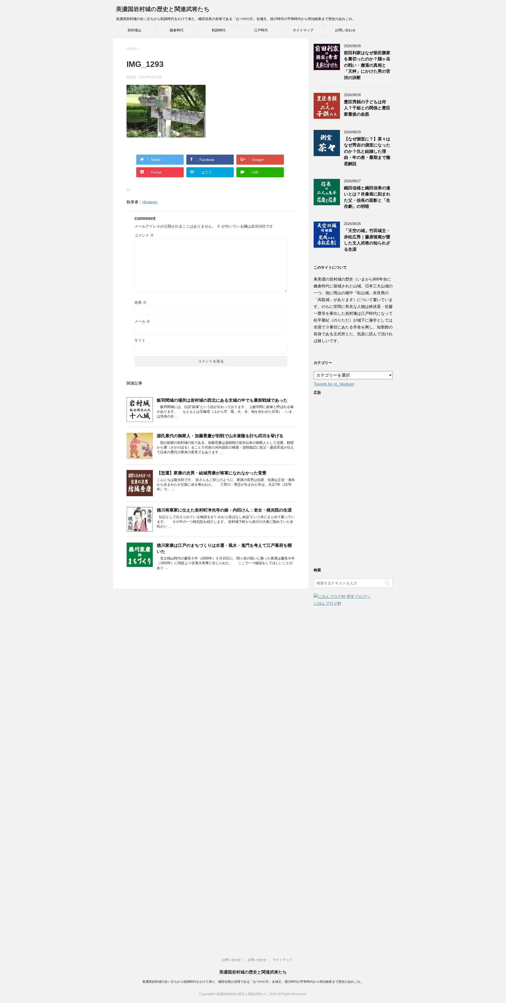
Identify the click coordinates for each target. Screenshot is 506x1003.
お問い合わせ (345, 30)
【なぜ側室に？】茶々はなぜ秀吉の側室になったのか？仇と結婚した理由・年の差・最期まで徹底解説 (367, 151)
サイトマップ (303, 30)
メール (142, 321)
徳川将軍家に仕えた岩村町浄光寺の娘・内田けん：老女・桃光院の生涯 (224, 510)
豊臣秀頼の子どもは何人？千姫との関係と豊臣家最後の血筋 (367, 108)
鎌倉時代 (176, 30)
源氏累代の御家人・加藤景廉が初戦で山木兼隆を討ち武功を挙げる (220, 436)
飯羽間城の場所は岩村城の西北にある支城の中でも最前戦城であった (222, 400)
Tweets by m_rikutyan (334, 384)
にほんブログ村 (327, 603)
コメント (144, 235)
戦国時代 (219, 30)
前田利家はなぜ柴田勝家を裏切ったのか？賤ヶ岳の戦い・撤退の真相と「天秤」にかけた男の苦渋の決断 (367, 65)
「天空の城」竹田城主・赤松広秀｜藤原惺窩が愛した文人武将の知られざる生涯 (367, 239)
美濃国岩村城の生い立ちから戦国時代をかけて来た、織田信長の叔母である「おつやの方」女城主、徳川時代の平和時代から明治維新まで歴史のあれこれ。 (253, 982)
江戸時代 (261, 30)
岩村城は (134, 30)
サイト (139, 340)
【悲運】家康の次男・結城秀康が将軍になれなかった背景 (211, 473)
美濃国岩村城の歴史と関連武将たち (163, 9)
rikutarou (149, 202)
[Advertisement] (353, 480)
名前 (140, 302)
